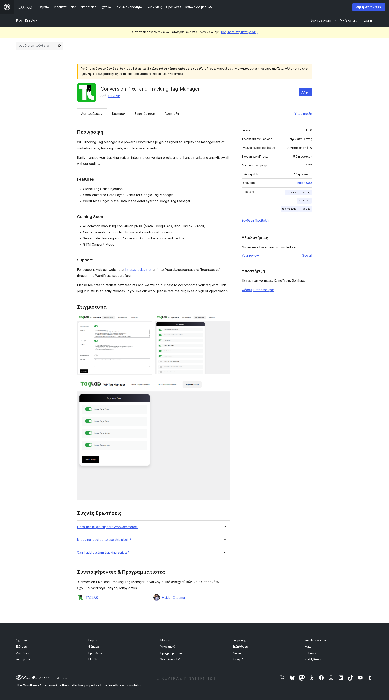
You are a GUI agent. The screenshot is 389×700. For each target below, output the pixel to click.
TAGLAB (114, 96)
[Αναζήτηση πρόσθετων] (59, 46)
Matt (308, 646)
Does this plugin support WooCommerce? (107, 527)
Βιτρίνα (93, 640)
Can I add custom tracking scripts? (103, 552)
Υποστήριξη (303, 114)
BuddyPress (313, 659)
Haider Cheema (173, 597)
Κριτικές (118, 114)
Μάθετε (165, 640)
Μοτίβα (93, 659)
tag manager (289, 208)
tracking (305, 208)
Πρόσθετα (95, 653)
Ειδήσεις (22, 646)
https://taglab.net (138, 269)
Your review (250, 255)
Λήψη (305, 92)
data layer (304, 200)
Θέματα (93, 646)
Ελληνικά (61, 678)
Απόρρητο (23, 659)
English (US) (304, 182)
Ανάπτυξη (172, 114)
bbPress (310, 653)
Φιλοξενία (23, 653)
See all (307, 255)
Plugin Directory (27, 20)
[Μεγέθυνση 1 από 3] (146, 320)
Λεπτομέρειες (92, 114)
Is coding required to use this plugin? (104, 540)
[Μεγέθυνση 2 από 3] (224, 320)
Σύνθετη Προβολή (255, 220)
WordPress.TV (170, 659)
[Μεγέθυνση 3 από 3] (224, 383)
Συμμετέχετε (241, 640)
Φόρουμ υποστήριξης (258, 290)
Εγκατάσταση (144, 114)
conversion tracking (298, 192)
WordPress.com (315, 640)
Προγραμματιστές (172, 653)
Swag (238, 659)
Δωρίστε (238, 653)
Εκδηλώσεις (241, 646)
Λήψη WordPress (368, 7)
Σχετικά (21, 640)
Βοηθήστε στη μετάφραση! (239, 32)
